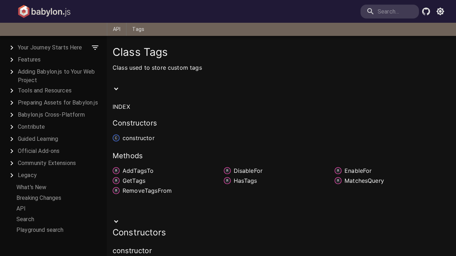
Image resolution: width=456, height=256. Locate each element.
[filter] (95, 48)
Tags (138, 29)
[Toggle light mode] (440, 11)
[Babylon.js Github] (426, 11)
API (116, 29)
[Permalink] (156, 251)
